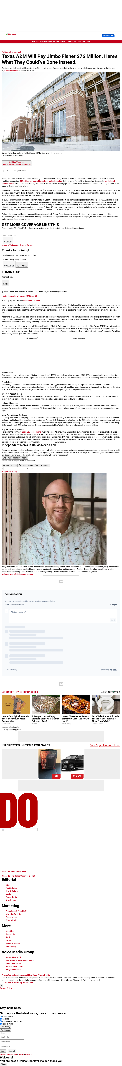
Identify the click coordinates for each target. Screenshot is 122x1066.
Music (8, 894)
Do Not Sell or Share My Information (17, 982)
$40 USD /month (42, 465)
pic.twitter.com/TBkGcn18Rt (25, 296)
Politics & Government (11, 52)
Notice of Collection (10, 245)
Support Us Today (9, 471)
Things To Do (11, 897)
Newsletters (11, 900)
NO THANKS (22, 266)
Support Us (108, 36)
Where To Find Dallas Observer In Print (18, 876)
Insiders (5, 1019)
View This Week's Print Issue (14, 871)
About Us (9, 931)
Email (5, 235)
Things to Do (7, 1016)
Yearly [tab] (24, 458)
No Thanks (5, 1030)
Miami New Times (13, 963)
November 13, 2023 (31, 300)
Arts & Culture (12, 891)
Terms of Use (11, 917)
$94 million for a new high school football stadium (41, 181)
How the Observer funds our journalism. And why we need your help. (61, 42)
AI (32, 975)
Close (3, 1064)
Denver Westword (13, 957)
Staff (8, 937)
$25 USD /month (26, 465)
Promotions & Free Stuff (16, 911)
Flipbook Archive (13, 943)
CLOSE (5, 284)
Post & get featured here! (105, 745)
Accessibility (25, 975)
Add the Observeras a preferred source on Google (16, 163)
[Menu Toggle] (3, 35)
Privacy (30, 245)
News (8, 885)
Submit (12, 1051)
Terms (22, 245)
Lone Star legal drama (32, 432)
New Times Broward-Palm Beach (20, 960)
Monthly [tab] (16, 458)
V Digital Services (13, 969)
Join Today (5, 1027)
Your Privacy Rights (41, 975)
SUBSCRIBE (9, 266)
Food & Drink (11, 888)
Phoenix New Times (14, 966)
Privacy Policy (12, 920)
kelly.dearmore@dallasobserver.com (17, 574)
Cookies (17, 975)
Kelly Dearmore (11, 71)
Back (3, 1051)
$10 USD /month (10, 465)
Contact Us (10, 934)
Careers (9, 940)
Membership (11, 946)
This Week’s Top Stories (12, 1021)
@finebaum (8, 296)
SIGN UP (8, 242)
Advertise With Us (13, 914)
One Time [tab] (7, 458)
